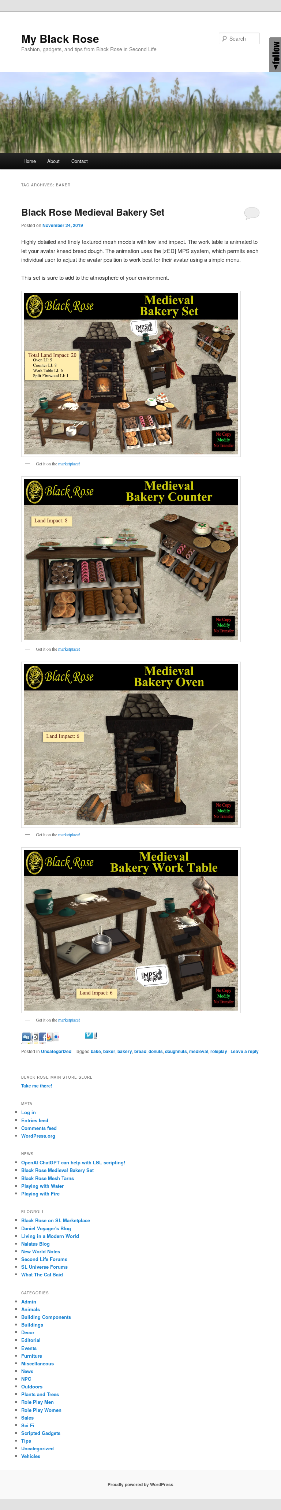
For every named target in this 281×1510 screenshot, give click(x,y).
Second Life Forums (44, 1259)
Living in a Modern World (50, 1235)
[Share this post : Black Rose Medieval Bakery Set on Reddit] (65, 1042)
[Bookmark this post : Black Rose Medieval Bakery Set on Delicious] (27, 1042)
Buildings (32, 1324)
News (27, 1371)
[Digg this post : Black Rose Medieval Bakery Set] (40, 1042)
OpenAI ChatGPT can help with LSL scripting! (73, 1162)
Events (29, 1348)
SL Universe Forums (44, 1266)
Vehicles (30, 1456)
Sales (27, 1417)
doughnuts (176, 1051)
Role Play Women (41, 1409)
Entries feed (34, 1120)
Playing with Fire (40, 1193)
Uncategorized (56, 1051)
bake (96, 1051)
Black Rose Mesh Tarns (47, 1178)
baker (109, 1051)
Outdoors (31, 1386)
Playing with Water (42, 1185)
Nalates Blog (35, 1243)
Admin (28, 1301)
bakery (124, 1051)
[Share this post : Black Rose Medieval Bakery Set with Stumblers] (78, 1042)
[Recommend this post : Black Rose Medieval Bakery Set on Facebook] (53, 1042)
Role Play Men (37, 1401)
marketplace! (69, 463)
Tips (26, 1440)
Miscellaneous (37, 1363)
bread (140, 1051)
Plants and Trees (40, 1394)
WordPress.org (38, 1135)
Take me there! (36, 1085)
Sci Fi (27, 1425)
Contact (79, 160)
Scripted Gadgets (40, 1432)
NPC (26, 1378)
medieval (198, 1051)
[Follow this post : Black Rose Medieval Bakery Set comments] (104, 1042)
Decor (27, 1332)
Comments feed (39, 1127)
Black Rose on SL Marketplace (55, 1220)
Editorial (31, 1339)
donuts (156, 1051)
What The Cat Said (42, 1274)
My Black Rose (60, 38)
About (53, 160)
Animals (30, 1309)
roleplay (218, 1051)
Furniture (31, 1355)
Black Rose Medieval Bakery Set (93, 212)
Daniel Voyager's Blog (46, 1228)
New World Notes (40, 1251)
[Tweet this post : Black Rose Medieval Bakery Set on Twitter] (91, 1042)
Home (29, 160)
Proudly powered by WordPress (140, 1484)
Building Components (46, 1316)
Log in (28, 1112)
